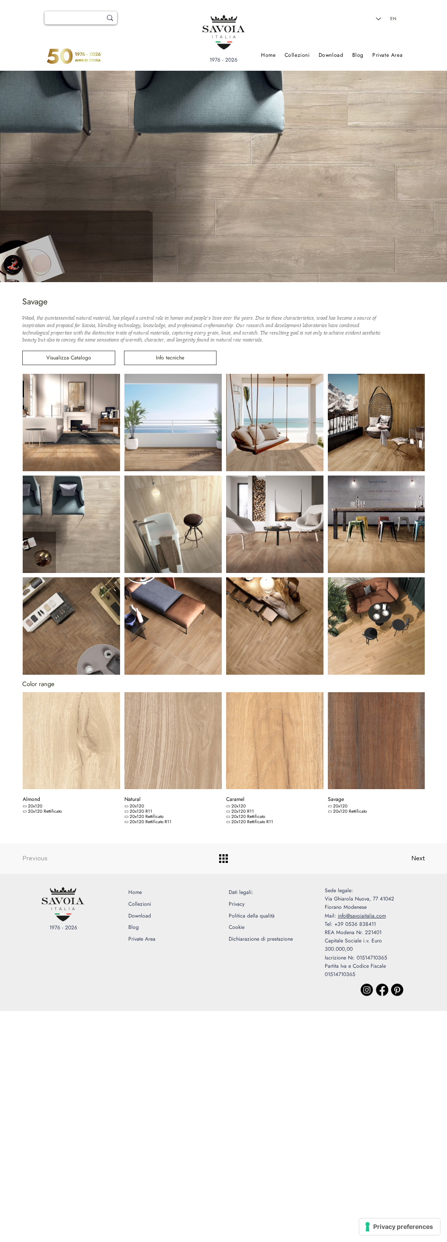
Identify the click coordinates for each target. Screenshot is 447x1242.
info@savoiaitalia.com (362, 916)
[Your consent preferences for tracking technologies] (399, 1226)
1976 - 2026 (223, 60)
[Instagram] (367, 990)
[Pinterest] (397, 990)
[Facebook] (382, 990)
